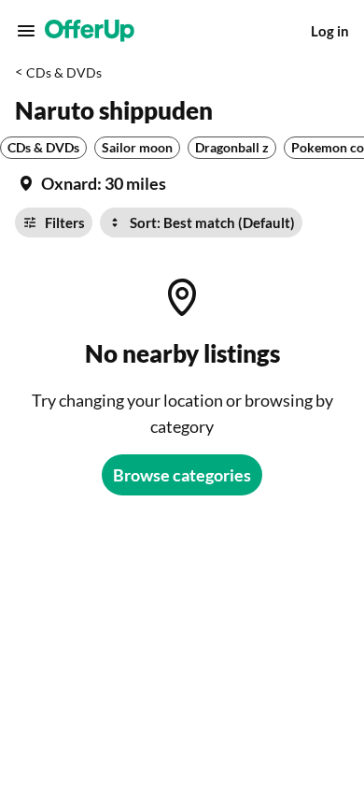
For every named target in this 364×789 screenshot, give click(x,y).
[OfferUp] (89, 31)
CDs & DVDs (64, 72)
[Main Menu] (26, 31)
